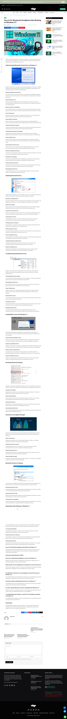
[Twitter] (1, 64)
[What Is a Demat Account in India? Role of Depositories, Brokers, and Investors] (10, 629)
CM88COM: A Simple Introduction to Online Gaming (15, 5)
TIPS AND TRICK (40, 12)
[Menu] (1, 12)
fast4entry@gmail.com (51, 687)
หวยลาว (56, 696)
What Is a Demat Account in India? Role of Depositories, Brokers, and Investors (9, 635)
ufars (53, 695)
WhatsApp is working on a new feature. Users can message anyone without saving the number (57, 22)
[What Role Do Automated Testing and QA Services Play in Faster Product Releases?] (23, 629)
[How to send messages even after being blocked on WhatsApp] (48, 36)
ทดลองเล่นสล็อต (47, 696)
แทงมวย (46, 697)
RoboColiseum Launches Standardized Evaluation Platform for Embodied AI (36, 676)
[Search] (65, 12)
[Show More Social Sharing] (26, 28)
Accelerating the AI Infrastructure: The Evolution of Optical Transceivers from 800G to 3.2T (37, 629)
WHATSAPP (47, 12)
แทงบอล (51, 692)
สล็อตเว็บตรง (47, 692)
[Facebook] (1, 62)
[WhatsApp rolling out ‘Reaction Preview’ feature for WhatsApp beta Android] (48, 41)
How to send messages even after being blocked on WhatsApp (57, 35)
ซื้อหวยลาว (60, 696)
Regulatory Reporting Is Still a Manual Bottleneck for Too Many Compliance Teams (36, 687)
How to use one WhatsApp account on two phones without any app (57, 53)
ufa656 (48, 693)
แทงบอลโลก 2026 (58, 695)
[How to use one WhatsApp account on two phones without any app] (48, 53)
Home (14, 12)
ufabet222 (55, 692)
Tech (5, 17)
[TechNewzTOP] (33, 9)
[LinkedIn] (1, 67)
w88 (50, 693)
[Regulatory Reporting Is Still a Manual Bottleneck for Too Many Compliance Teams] (27, 688)
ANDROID (25, 12)
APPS (21, 12)
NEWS (17, 12)
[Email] (1, 72)
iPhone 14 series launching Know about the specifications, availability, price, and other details (57, 29)
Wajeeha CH (12, 616)
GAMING (34, 12)
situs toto (48, 694)
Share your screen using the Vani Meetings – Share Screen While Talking (57, 47)
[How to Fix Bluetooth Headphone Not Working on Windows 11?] (23, 42)
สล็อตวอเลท (53, 696)
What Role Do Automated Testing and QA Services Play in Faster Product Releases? (23, 635)
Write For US (52, 12)
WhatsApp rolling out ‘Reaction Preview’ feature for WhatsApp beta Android (57, 41)
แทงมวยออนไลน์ (49, 695)
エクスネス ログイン (55, 693)
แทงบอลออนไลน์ (53, 694)
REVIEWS (29, 12)
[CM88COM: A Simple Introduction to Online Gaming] (27, 682)
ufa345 (58, 694)
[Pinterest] (1, 69)
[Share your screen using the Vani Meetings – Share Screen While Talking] (48, 47)
